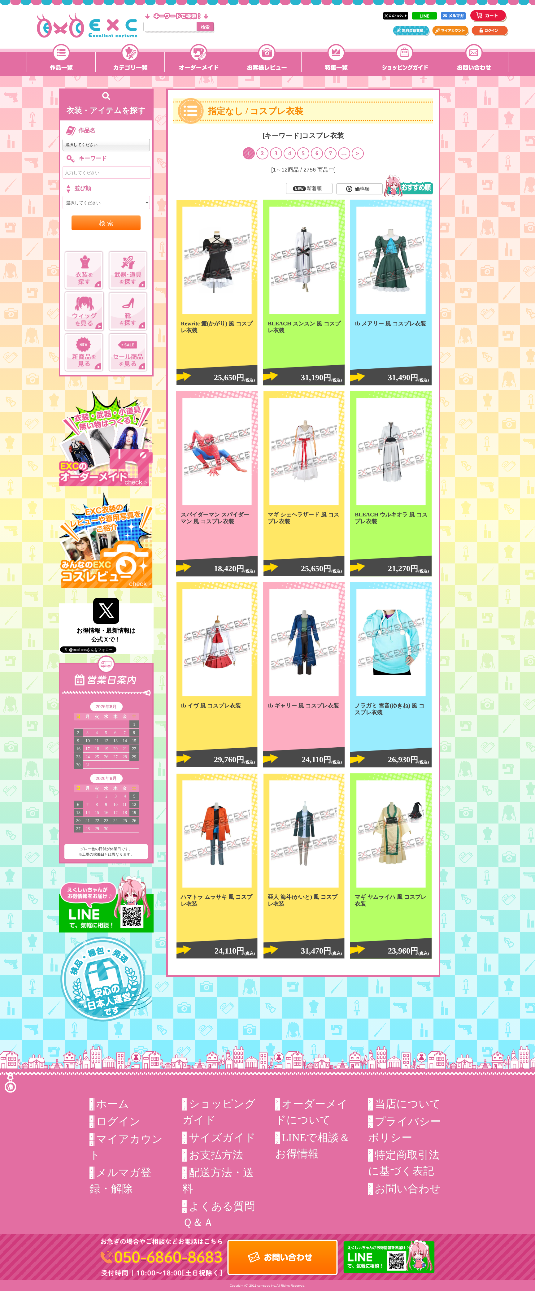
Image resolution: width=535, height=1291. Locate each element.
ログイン (118, 1121)
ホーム (112, 1104)
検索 (205, 27)
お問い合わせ (408, 1188)
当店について (408, 1104)
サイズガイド (222, 1137)
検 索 (106, 222)
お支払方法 (216, 1155)
